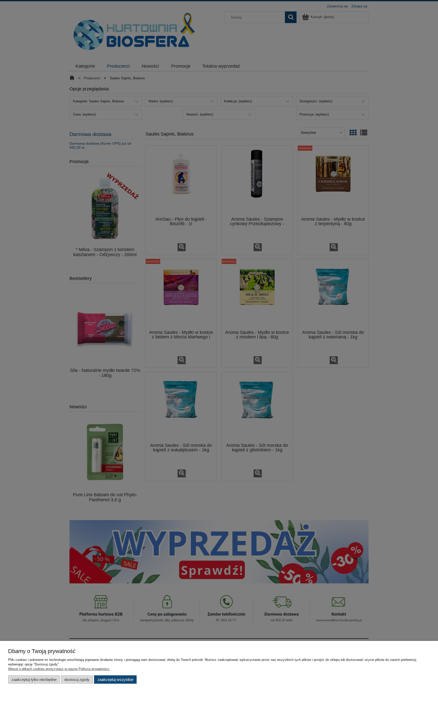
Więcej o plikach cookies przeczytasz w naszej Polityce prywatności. (59, 669)
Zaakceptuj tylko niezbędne (34, 679)
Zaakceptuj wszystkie (115, 679)
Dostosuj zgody (76, 679)
